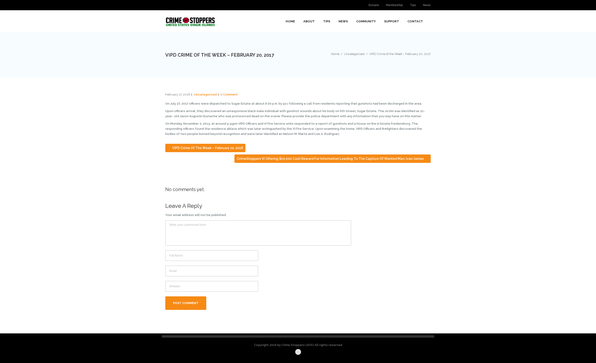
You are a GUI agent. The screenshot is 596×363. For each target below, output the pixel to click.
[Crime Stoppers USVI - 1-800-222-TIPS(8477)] (190, 21)
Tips (413, 5)
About (309, 21)
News (427, 5)
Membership (394, 5)
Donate (374, 5)
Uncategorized (205, 94)
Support (391, 21)
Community (366, 21)
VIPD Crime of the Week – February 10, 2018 (207, 148)
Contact (415, 21)
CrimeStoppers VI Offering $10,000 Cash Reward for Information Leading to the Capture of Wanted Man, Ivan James (330, 159)
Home (290, 21)
